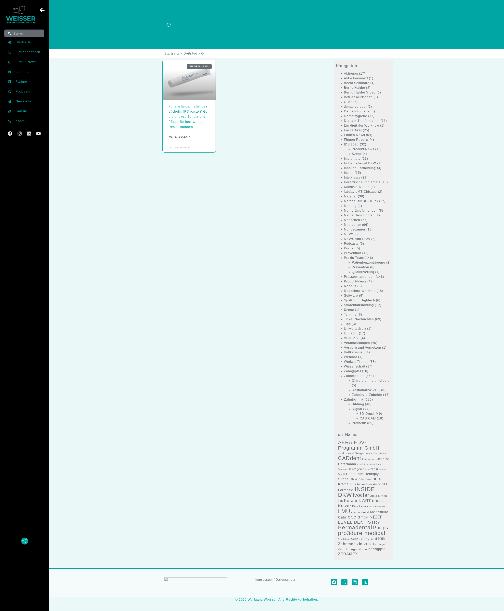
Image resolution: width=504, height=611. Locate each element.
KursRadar (359, 506)
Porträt (349, 248)
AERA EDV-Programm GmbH (358, 445)
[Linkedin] (29, 133)
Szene (357, 154)
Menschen (352, 220)
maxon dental (360, 512)
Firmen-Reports (356, 139)
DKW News (365, 479)
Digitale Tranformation (362, 120)
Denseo (342, 469)
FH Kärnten (357, 484)
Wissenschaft (354, 366)
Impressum (264, 579)
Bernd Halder (354, 87)
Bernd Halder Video (360, 92)
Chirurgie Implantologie (370, 380)
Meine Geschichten (359, 215)
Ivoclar (361, 495)
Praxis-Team (354, 257)
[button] (334, 582)
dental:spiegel (355, 106)
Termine (350, 314)
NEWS (349, 234)
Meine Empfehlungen (361, 210)
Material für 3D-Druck (361, 201)
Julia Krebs (378, 495)
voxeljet (380, 544)
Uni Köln (351, 333)
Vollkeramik (353, 352)
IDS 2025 (351, 144)
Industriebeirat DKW (360, 163)
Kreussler (380, 501)
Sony (365, 539)
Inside (349, 172)
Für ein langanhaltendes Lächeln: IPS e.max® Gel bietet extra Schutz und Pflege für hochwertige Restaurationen (189, 117)
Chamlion (368, 459)
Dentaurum (355, 474)
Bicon (369, 453)
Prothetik (359, 423)
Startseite (172, 53)
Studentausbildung (359, 305)
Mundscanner (354, 229)
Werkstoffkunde (356, 361)
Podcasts (351, 243)
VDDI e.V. (352, 338)
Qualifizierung (363, 272)
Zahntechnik (354, 399)
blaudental (380, 453)
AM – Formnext (356, 78)
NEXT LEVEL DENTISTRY (360, 520)
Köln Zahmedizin (376, 506)
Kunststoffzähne (357, 187)
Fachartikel (353, 130)
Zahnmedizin (354, 376)
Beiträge (190, 53)
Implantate (352, 158)
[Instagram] (19, 133)
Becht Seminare (356, 83)
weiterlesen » (179, 136)
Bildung (358, 404)
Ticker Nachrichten (359, 319)
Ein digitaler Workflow (361, 125)
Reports (350, 286)
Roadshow (344, 539)
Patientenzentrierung (368, 262)
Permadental (355, 527)
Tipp (347, 324)
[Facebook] (10, 133)
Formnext (346, 490)
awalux (342, 453)
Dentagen (355, 469)
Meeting (350, 205)
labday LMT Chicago (360, 191)
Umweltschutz (355, 328)
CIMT (348, 102)
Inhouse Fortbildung (360, 168)
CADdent (349, 458)
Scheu (355, 539)
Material (350, 196)
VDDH (368, 544)
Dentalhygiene (355, 116)
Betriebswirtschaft (358, 97)
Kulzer (344, 506)
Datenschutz (286, 579)
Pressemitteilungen (359, 276)
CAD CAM (368, 418)
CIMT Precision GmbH (370, 464)
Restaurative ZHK (366, 390)
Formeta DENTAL (377, 484)
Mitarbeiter (352, 224)
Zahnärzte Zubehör (367, 394)
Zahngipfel (352, 371)
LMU (344, 511)
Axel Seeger (356, 453)
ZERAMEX (348, 554)
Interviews (352, 177)
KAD (340, 501)
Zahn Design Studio (352, 549)
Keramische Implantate (362, 182)
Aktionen (351, 73)
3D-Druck (367, 413)
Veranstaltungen (357, 342)
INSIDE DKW (356, 492)
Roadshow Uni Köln (360, 291)
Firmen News (354, 135)
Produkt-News (363, 149)
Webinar (350, 357)
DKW (353, 479)
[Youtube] (38, 133)
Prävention (352, 253)
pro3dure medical (361, 533)
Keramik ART (357, 500)
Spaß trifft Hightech (359, 300)
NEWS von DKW (357, 239)
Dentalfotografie (357, 111)
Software (351, 295)
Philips (380, 527)
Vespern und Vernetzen (362, 347)
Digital (357, 409)
